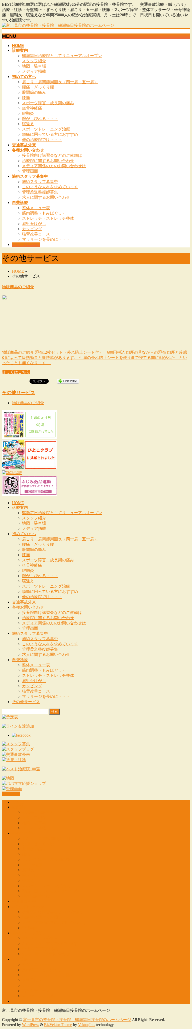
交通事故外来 (24, 602)
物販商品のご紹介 (18, 287)
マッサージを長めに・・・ (46, 239)
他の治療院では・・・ (42, 139)
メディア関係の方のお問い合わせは (54, 166)
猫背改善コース (36, 234)
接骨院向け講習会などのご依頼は (52, 155)
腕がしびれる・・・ (40, 118)
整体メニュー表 (36, 208)
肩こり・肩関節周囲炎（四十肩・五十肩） (60, 82)
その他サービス (18, 392)
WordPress (30, 1025)
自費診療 (20, 660)
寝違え (28, 124)
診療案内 (20, 507)
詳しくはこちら (16, 372)
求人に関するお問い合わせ (46, 197)
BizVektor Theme (58, 1025)
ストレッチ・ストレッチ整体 (48, 218)
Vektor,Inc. (86, 1025)
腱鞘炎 (28, 113)
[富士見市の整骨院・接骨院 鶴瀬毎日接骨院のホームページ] (58, 25)
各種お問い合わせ (28, 607)
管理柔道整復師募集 (40, 192)
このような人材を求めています (50, 187)
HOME (18, 271)
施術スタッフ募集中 (40, 181)
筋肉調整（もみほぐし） (44, 213)
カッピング (32, 229)
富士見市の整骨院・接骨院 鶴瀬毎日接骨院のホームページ (77, 1020)
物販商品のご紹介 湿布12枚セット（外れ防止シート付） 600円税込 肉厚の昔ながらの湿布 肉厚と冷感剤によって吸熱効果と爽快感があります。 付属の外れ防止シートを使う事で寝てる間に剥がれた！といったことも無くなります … (94, 357)
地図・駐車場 (34, 66)
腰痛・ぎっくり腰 (38, 87)
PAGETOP (11, 794)
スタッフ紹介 (34, 61)
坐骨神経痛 (32, 108)
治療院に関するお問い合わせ (48, 160)
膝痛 (26, 97)
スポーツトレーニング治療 (46, 129)
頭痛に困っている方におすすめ (50, 134)
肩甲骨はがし (34, 223)
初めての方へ (24, 534)
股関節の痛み (34, 92)
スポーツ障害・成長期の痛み (48, 103)
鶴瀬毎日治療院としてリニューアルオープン (62, 55)
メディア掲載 (34, 71)
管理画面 (30, 171)
